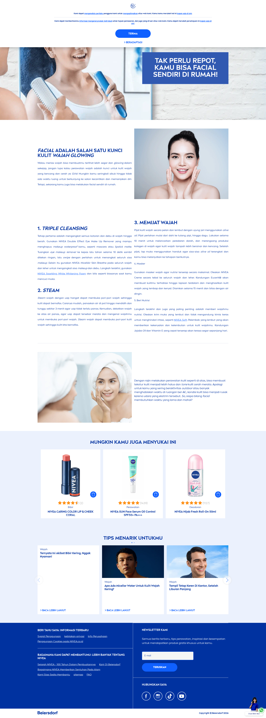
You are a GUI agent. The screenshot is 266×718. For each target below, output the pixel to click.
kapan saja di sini (184, 13)
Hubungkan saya (154, 684)
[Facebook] (146, 696)
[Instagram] (158, 696)
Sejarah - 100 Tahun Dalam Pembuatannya (67, 664)
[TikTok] (169, 696)
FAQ (89, 674)
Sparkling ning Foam (62, 273)
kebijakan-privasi (74, 636)
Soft (180, 319)
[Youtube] (181, 696)
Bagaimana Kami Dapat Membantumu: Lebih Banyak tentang (81, 656)
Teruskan (159, 667)
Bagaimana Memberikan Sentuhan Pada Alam (69, 669)
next (227, 580)
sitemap (78, 674)
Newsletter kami (155, 630)
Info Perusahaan (97, 636)
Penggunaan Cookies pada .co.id (60, 641)
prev (39, 580)
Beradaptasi (134, 42)
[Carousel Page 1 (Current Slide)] (131, 542)
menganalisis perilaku (93, 13)
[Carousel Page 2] (134, 542)
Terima (133, 33)
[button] (93, 494)
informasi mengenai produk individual (95, 21)
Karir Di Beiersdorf (109, 664)
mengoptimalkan (130, 13)
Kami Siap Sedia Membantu (54, 674)
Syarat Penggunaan (49, 636)
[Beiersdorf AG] (48, 713)
